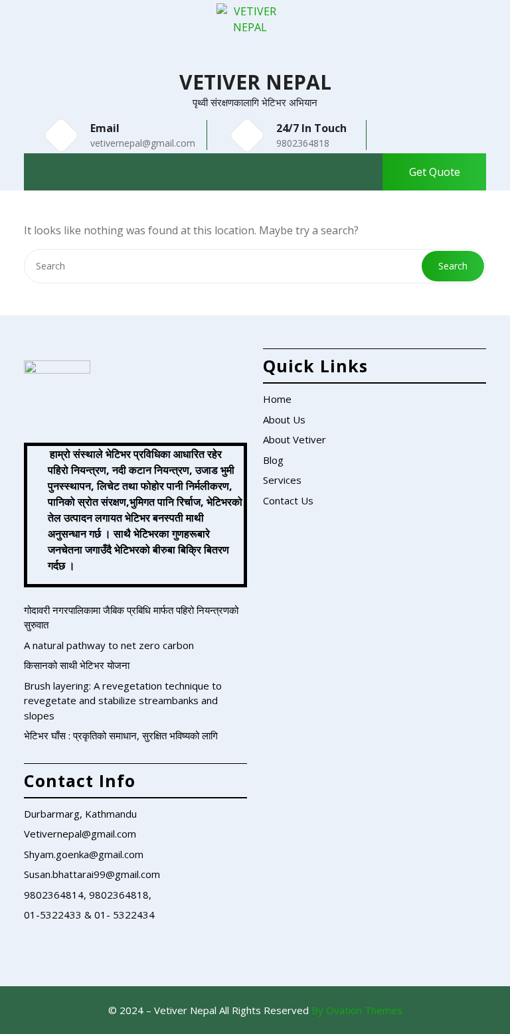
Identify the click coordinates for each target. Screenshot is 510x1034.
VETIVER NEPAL (255, 82)
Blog (273, 460)
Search (453, 265)
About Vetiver (294, 439)
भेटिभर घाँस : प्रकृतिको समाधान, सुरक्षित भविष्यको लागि (121, 735)
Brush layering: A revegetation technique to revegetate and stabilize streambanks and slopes (123, 700)
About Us (284, 419)
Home (277, 399)
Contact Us (288, 500)
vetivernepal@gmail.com (142, 143)
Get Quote (434, 172)
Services (282, 479)
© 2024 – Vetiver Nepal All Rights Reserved (255, 1010)
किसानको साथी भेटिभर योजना (76, 665)
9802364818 (302, 143)
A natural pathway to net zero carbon (109, 645)
